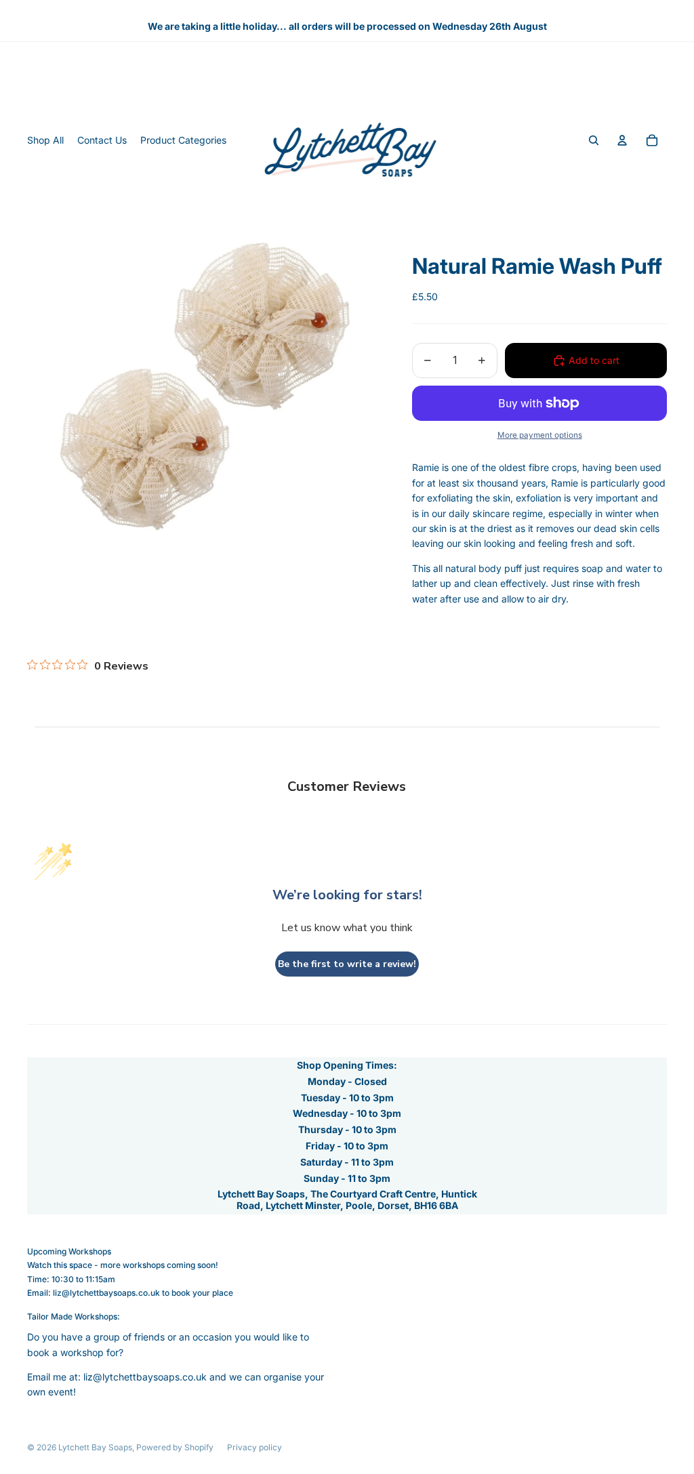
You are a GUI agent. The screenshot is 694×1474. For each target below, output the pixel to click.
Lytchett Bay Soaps (95, 1447)
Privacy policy (254, 1447)
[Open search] (594, 140)
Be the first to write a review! (347, 964)
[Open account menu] (622, 140)
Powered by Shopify (174, 1447)
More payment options (539, 435)
